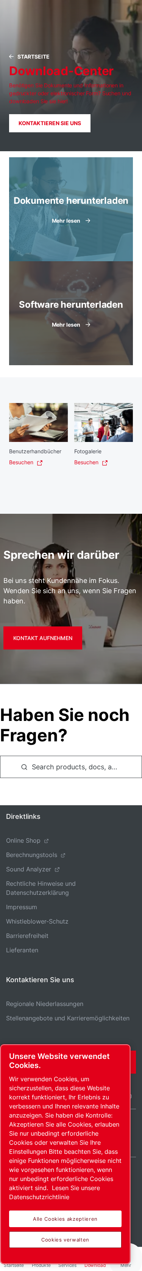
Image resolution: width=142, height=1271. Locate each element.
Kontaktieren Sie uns (50, 123)
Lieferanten (22, 950)
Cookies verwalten (65, 1240)
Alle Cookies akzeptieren (65, 1219)
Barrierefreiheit (27, 935)
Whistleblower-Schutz (37, 921)
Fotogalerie (87, 451)
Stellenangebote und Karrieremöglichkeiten (68, 1018)
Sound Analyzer (28, 869)
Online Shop (23, 840)
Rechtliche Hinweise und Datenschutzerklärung (41, 888)
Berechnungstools (31, 855)
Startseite (33, 56)
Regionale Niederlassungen (44, 1004)
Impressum (21, 907)
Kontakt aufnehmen (42, 638)
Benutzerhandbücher (35, 451)
